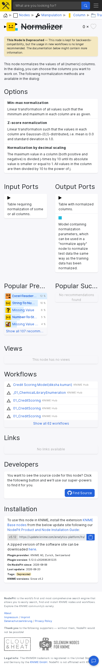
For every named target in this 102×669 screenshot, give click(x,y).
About (7, 613)
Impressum (11, 617)
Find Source (82, 493)
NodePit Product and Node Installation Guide (43, 530)
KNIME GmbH (38, 662)
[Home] (5, 15)
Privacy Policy (43, 620)
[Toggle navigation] (96, 5)
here (32, 549)
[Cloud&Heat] (17, 643)
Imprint (25, 617)
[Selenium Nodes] (59, 643)
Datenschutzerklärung (18, 620)
